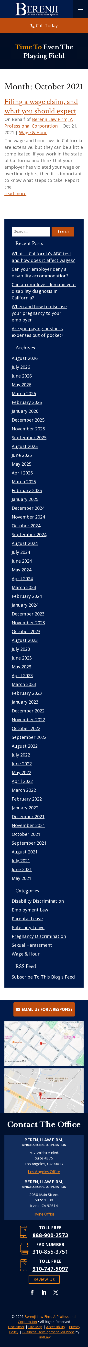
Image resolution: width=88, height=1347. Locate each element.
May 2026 (21, 385)
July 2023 (21, 649)
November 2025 (28, 429)
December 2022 (28, 711)
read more (15, 193)
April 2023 (22, 675)
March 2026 (24, 393)
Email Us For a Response (47, 1009)
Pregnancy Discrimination (39, 936)
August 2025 (25, 446)
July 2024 (21, 552)
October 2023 (26, 631)
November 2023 (28, 623)
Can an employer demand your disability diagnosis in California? (44, 291)
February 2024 (27, 596)
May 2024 (21, 570)
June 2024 (22, 561)
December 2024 (28, 508)
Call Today (47, 25)
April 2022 (22, 781)
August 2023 (25, 640)
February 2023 (27, 693)
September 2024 (29, 534)
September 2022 (29, 737)
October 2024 (26, 526)
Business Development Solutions (48, 1332)
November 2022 (28, 719)
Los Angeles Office (44, 1171)
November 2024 (28, 517)
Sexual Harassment (32, 945)
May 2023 (21, 667)
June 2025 (22, 455)
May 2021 (21, 878)
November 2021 (28, 825)
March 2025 (24, 481)
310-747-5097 (50, 1268)
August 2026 (25, 358)
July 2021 (21, 860)
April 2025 (22, 473)
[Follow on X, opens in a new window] (56, 1292)
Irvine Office (44, 1214)
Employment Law (30, 910)
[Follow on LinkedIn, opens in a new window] (44, 1292)
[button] (83, 1311)
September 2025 (29, 437)
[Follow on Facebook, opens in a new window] (32, 1292)
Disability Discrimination (38, 901)
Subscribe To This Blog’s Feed (43, 977)
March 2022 (24, 790)
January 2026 (25, 411)
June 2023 (22, 658)
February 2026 (27, 402)
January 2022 (25, 808)
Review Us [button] (44, 1279)
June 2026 (22, 376)
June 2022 (22, 764)
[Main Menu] (81, 9)
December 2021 (28, 816)
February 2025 (27, 490)
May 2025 (21, 464)
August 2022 (25, 746)
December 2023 (28, 614)
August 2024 (25, 543)
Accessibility (55, 1326)
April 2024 (22, 578)
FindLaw (44, 1337)
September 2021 (29, 843)
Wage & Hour (33, 132)
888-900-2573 (50, 1235)
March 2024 (24, 587)
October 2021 (26, 834)
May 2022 (21, 772)
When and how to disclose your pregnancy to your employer (39, 313)
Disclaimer (16, 1326)
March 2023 (24, 684)
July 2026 (21, 367)
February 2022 (27, 799)
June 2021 (22, 869)
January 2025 (25, 499)
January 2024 (25, 605)
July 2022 (21, 755)
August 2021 (25, 852)
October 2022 (26, 728)
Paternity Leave (28, 927)
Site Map (35, 1326)
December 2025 (28, 420)
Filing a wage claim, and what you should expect (41, 106)
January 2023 (25, 702)
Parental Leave (27, 919)
